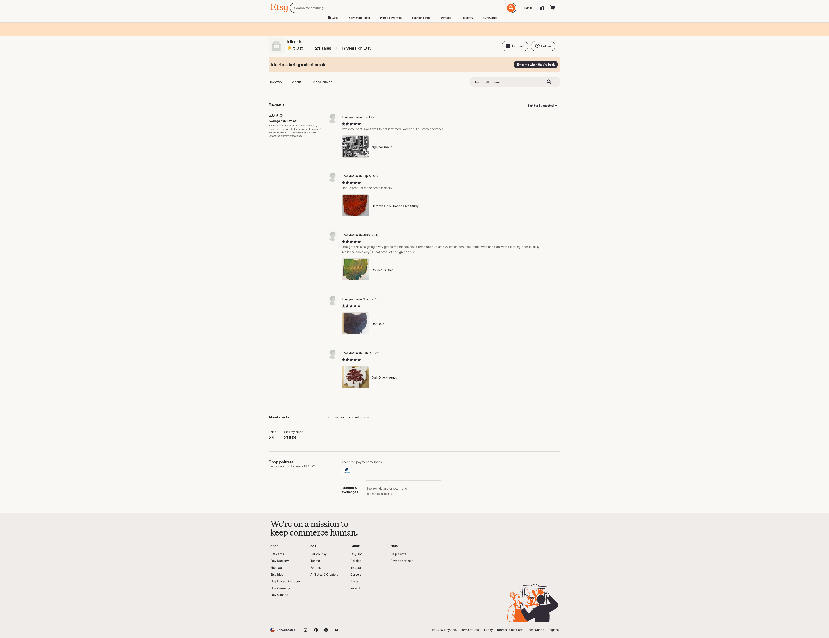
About (296, 82)
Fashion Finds (421, 17)
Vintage (446, 17)
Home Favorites (391, 17)
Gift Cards (490, 17)
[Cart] (552, 8)
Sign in (528, 7)
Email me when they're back (536, 64)
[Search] (511, 8)
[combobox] (398, 8)
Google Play (317, 609)
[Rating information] (289, 48)
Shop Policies (322, 82)
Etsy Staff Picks (359, 17)
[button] (515, 46)
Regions (553, 630)
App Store (284, 609)
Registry (467, 17)
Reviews (275, 82)
